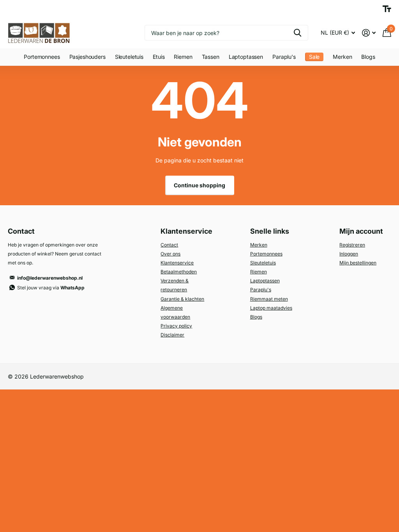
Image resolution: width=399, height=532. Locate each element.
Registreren (352, 245)
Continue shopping (199, 185)
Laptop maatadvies (271, 308)
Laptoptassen (246, 56)
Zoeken (297, 33)
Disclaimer (172, 335)
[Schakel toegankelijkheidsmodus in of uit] (387, 9)
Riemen (258, 272)
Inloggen (348, 254)
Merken (342, 56)
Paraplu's (260, 289)
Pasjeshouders (87, 56)
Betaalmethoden (179, 272)
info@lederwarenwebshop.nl (50, 278)
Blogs (368, 56)
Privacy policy (176, 326)
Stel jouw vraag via (51, 288)
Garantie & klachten (182, 299)
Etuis (158, 56)
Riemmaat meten (269, 299)
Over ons (170, 254)
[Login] (369, 33)
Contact (169, 245)
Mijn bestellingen (357, 263)
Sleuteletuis (129, 56)
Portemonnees (266, 254)
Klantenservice (177, 263)
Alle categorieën (42, 57)
